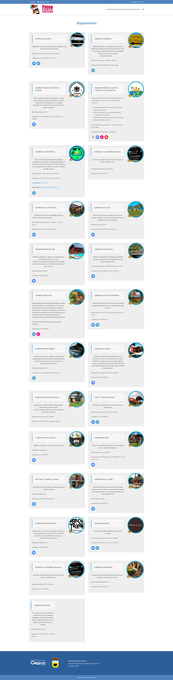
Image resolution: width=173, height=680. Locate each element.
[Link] (93, 137)
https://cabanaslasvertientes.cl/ (49, 187)
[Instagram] (102, 137)
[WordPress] (38, 63)
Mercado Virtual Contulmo (88, 677)
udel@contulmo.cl (44, 2)
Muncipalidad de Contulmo (137, 2)
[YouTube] (106, 137)
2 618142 (33, 2)
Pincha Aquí (43, 183)
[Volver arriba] (168, 675)
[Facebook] (34, 63)
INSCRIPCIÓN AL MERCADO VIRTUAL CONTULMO (123, 9)
